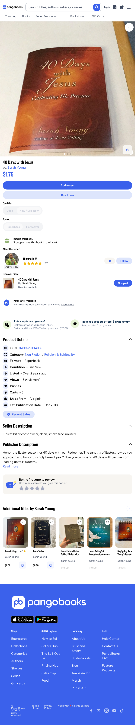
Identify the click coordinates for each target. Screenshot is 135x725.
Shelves (16, 668)
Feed (45, 680)
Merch (76, 680)
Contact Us (110, 646)
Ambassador (81, 673)
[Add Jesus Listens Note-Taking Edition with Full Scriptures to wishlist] (79, 522)
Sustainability (81, 658)
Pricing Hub (49, 665)
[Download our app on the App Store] (22, 619)
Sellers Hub (49, 646)
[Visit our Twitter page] (99, 710)
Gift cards (18, 683)
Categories (19, 653)
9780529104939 (31, 348)
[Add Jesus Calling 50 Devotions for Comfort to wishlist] (107, 522)
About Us (78, 638)
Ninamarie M (30, 259)
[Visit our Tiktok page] (122, 710)
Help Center (111, 638)
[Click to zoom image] (67, 88)
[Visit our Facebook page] (91, 710)
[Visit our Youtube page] (114, 710)
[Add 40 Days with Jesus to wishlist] (129, 27)
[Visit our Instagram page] (106, 710)
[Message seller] (109, 261)
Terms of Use (35, 707)
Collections (19, 646)
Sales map (48, 673)
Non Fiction (33, 354)
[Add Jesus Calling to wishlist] (23, 522)
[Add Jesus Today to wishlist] (51, 522)
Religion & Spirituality (59, 354)
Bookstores (77, 16)
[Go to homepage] (12, 7)
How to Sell (49, 638)
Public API (79, 688)
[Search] (96, 7)
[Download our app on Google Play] (46, 619)
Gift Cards (98, 16)
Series (15, 676)
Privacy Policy (48, 707)
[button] (67, 339)
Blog (75, 665)
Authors (17, 661)
